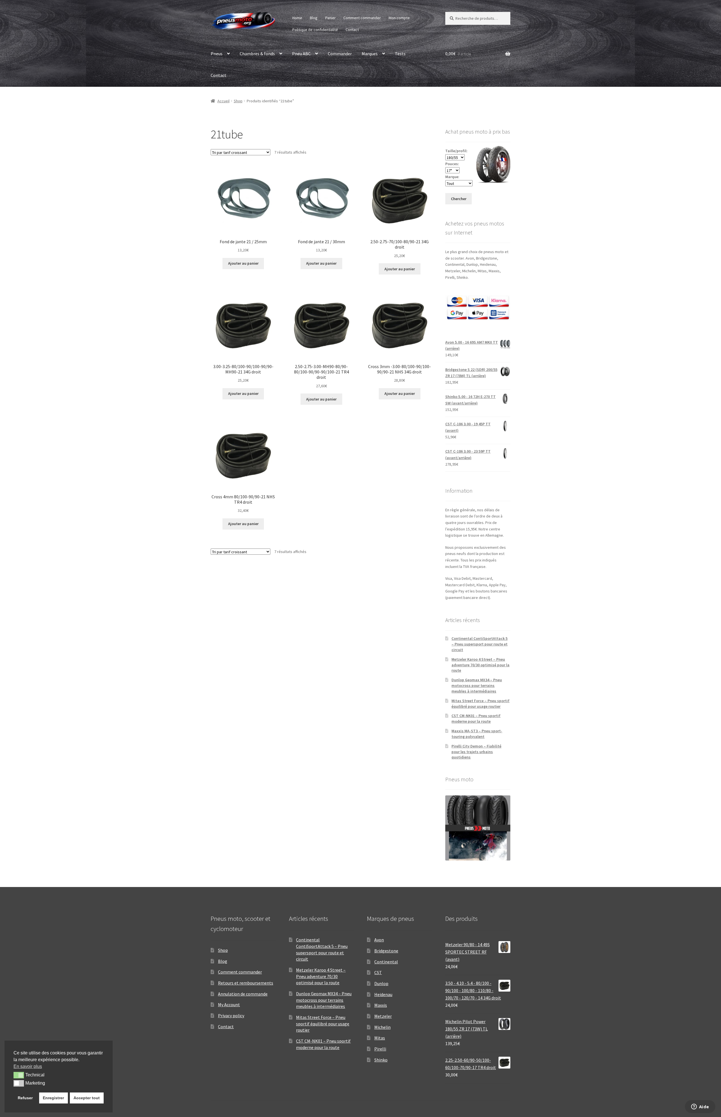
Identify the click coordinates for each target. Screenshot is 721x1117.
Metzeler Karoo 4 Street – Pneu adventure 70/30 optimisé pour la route (480, 665)
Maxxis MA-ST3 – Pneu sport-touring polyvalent (476, 733)
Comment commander (362, 17)
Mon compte (399, 17)
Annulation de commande (243, 994)
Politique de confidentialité (315, 29)
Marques (370, 53)
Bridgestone (386, 951)
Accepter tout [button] (87, 1098)
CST (378, 972)
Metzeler (383, 1016)
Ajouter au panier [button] (243, 263)
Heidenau (383, 994)
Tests (400, 53)
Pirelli (380, 1049)
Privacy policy (231, 1015)
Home (297, 17)
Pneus (216, 53)
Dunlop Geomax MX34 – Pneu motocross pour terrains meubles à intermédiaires (476, 685)
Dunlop (381, 983)
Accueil (223, 100)
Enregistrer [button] (53, 1098)
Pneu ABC (301, 53)
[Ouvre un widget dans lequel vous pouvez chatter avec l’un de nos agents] (700, 1107)
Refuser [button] (25, 1098)
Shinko (381, 1060)
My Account (229, 1004)
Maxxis (380, 1005)
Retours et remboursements (245, 983)
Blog (313, 17)
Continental (386, 962)
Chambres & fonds (257, 53)
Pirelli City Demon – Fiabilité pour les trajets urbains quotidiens (476, 752)
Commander (340, 53)
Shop (238, 100)
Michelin (382, 1027)
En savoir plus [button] (28, 1066)
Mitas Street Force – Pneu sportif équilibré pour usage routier (480, 703)
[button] (19, 1075)
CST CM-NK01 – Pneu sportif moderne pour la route (475, 718)
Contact (352, 29)
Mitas (379, 1038)
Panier (330, 17)
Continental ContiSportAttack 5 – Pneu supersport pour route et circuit (479, 644)
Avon (379, 940)
